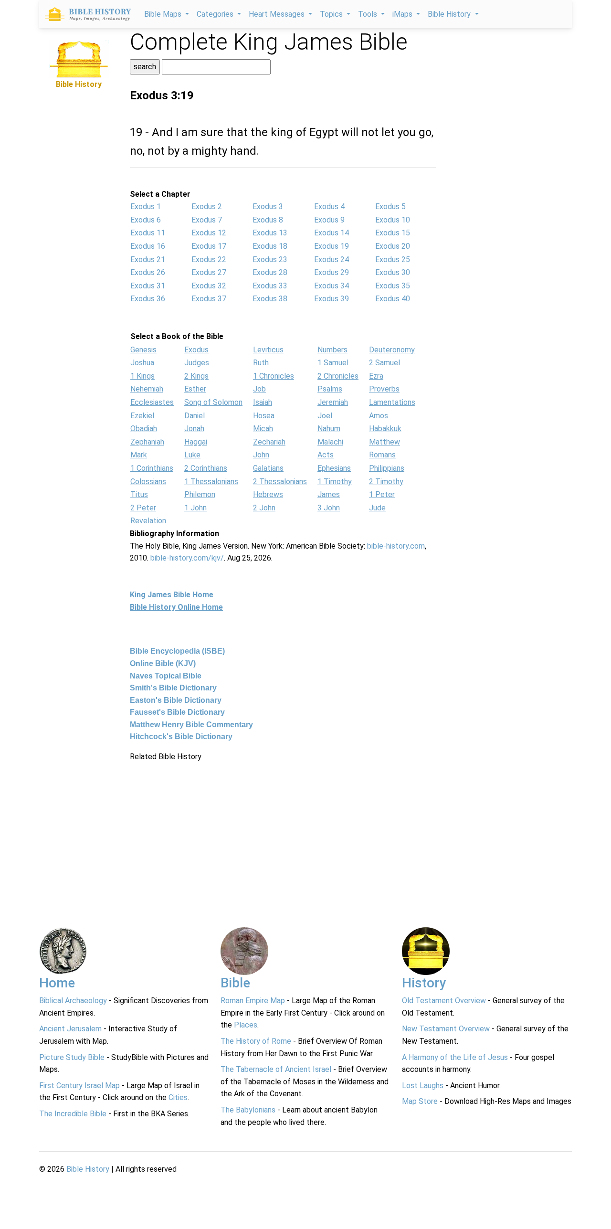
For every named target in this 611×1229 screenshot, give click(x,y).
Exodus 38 (270, 298)
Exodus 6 (145, 219)
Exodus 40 (392, 298)
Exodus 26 (147, 272)
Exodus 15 (392, 232)
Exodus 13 (270, 232)
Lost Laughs (422, 1085)
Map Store (420, 1101)
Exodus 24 (331, 259)
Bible (235, 983)
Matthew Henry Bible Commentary (191, 724)
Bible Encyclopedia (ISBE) (177, 651)
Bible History (87, 1169)
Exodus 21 (147, 259)
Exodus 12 (208, 232)
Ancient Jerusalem (70, 1028)
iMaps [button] (403, 14)
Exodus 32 (208, 285)
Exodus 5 (390, 206)
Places (245, 1024)
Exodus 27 (208, 272)
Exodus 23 (270, 259)
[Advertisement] (78, 234)
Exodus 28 (270, 272)
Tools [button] (368, 14)
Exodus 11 (147, 232)
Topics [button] (332, 14)
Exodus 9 (329, 219)
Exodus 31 (147, 285)
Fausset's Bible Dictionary (177, 712)
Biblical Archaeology (73, 1000)
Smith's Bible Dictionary (173, 688)
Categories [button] (216, 14)
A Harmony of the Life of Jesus (455, 1057)
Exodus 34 (331, 285)
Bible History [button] (450, 14)
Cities (178, 1097)
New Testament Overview (446, 1028)
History (424, 983)
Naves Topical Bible (165, 676)
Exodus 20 (392, 246)
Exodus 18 (270, 246)
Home (57, 983)
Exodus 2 (206, 206)
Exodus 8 (268, 219)
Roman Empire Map (253, 1000)
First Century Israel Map (79, 1085)
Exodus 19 (331, 246)
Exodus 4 (329, 206)
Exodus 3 (268, 206)
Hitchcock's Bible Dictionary (181, 736)
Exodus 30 (392, 272)
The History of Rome (256, 1041)
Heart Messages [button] (277, 14)
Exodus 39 (331, 298)
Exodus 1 (145, 206)
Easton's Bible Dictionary (175, 700)
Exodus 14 (331, 232)
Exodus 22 (208, 259)
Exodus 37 (208, 298)
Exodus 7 (206, 219)
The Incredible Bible (72, 1113)
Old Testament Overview (444, 1000)
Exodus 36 (147, 298)
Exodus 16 (147, 246)
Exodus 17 (208, 246)
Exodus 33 (270, 285)
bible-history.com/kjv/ (187, 557)
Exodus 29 (331, 272)
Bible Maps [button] (163, 14)
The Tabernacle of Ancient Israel (276, 1069)
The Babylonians (248, 1109)
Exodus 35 (392, 285)
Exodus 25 (392, 259)
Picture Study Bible (72, 1057)
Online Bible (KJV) (163, 663)
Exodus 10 (392, 219)
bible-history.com (396, 546)
